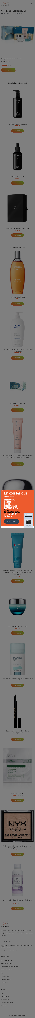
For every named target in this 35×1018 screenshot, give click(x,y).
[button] (11, 521)
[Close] (2, 491)
